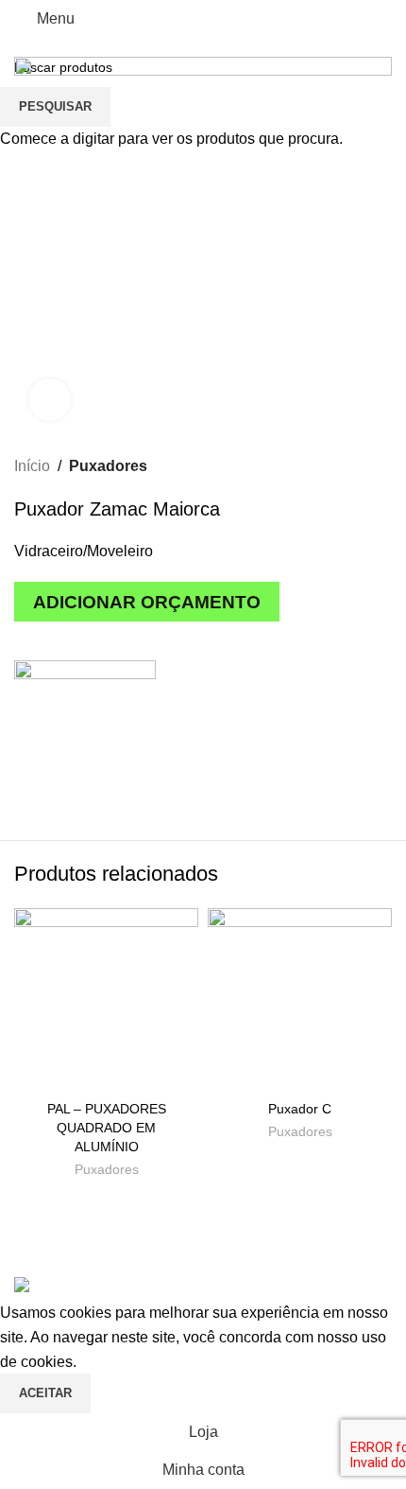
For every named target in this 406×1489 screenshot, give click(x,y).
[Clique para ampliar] (49, 399)
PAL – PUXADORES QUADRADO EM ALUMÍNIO (106, 1127)
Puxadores (107, 1170)
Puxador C (299, 1108)
